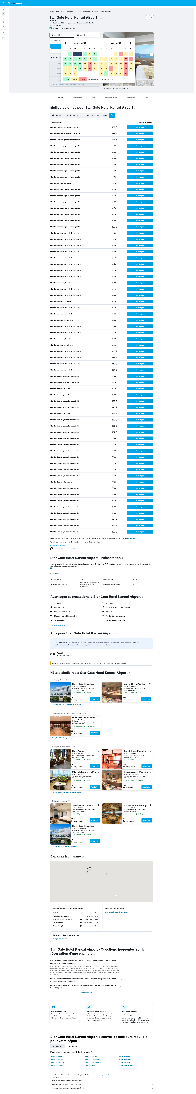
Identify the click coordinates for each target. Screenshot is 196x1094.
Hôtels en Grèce (124, 1062)
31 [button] (126, 73)
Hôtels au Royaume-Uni (93, 1062)
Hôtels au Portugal (57, 1062)
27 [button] (95, 68)
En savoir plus (132, 538)
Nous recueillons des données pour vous (66, 1084)
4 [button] (84, 54)
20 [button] (95, 63)
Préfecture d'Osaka (71, 11)
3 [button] (125, 54)
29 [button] (70, 73)
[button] (3, 3)
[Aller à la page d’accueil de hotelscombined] (15, 3)
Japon (58, 11)
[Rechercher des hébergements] (3, 14)
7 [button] (65, 59)
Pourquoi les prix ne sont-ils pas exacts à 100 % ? (69, 1088)
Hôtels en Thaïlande (126, 1065)
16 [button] (75, 63)
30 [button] (75, 73)
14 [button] (65, 63)
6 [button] (94, 54)
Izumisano (86, 11)
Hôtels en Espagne (57, 1065)
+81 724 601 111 (56, 25)
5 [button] (89, 54)
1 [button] (70, 54)
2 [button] (75, 54)
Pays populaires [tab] (57, 1046)
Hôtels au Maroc (56, 1057)
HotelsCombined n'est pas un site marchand (68, 1081)
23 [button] (75, 68)
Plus (51, 568)
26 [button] (90, 68)
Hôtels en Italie (90, 1065)
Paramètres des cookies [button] (58, 545)
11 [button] (85, 59)
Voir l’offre (94, 699)
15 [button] (70, 63)
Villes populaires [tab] (73, 1046)
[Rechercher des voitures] (3, 18)
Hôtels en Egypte (125, 1059)
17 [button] (80, 63)
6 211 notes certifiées (68, 28)
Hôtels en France (57, 1059)
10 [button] (80, 59)
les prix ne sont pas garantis (101, 1075)
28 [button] (65, 73)
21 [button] (65, 68)
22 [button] (70, 68)
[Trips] (3, 32)
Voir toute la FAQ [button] (86, 992)
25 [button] (85, 68)
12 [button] (90, 59)
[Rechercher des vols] (3, 9)
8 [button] (70, 59)
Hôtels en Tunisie (91, 1057)
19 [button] (90, 63)
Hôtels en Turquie (125, 1057)
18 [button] (85, 63)
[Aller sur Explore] (3, 26)
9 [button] (75, 59)
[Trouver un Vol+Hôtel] (3, 22)
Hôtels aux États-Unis (92, 1059)
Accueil (52, 11)
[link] (67, 704)
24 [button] (80, 68)
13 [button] (95, 59)
